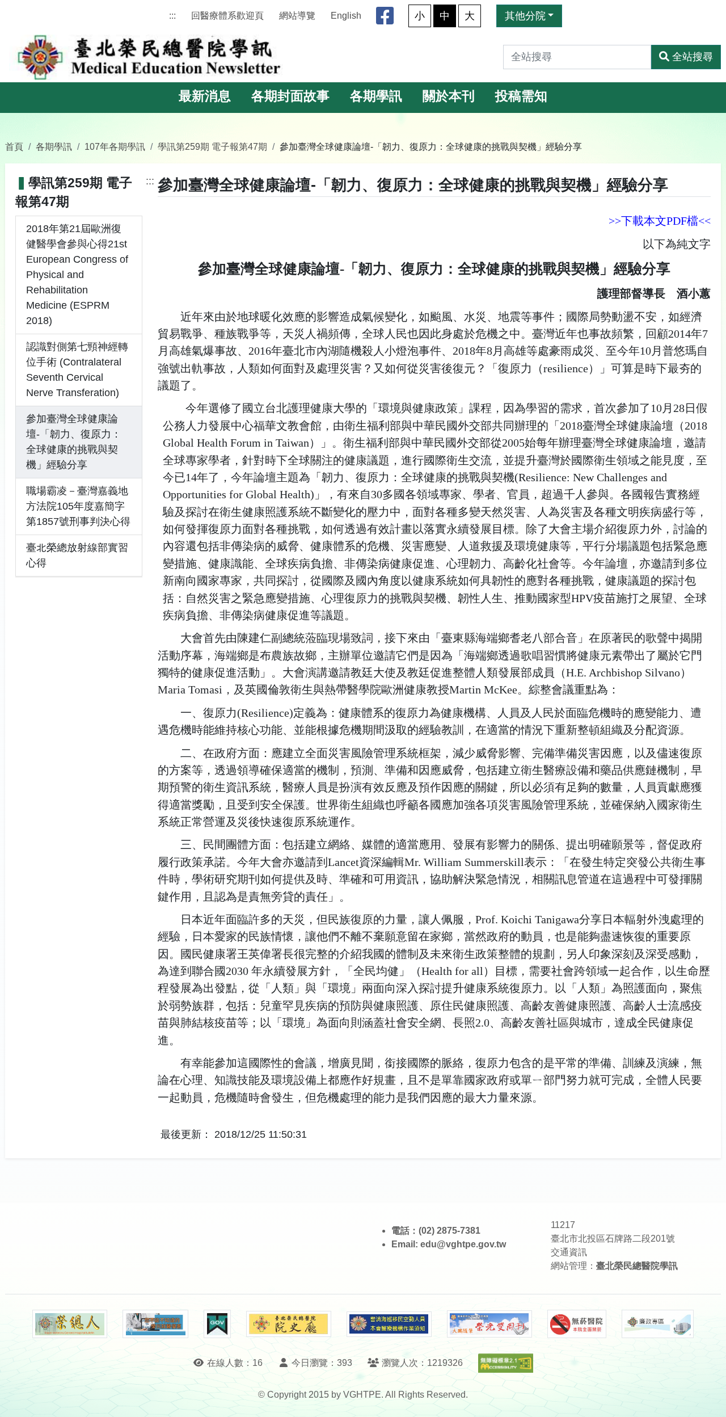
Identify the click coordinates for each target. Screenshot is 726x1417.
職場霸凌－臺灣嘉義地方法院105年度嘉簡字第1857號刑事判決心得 (78, 506)
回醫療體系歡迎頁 (227, 15)
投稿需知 (521, 96)
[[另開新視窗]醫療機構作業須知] (389, 1324)
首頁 (14, 146)
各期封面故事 (290, 96)
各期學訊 (376, 96)
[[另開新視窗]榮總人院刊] (69, 1324)
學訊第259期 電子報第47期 (212, 146)
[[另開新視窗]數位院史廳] (288, 1324)
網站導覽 (297, 15)
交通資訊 (569, 1252)
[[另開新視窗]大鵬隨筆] (489, 1324)
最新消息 (205, 96)
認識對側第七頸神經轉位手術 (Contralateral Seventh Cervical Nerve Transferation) (77, 369)
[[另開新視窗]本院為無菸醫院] (576, 1324)
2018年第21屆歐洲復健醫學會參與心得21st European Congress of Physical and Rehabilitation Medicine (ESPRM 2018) (77, 274)
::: (172, 15)
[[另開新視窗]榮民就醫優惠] (155, 1324)
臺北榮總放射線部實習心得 (77, 555)
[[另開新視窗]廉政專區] (658, 1324)
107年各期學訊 (115, 146)
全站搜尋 (692, 56)
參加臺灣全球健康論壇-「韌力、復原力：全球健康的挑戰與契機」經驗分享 (73, 441)
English (346, 15)
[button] (707, 1397)
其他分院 (525, 16)
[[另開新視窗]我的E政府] (217, 1324)
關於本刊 (449, 96)
